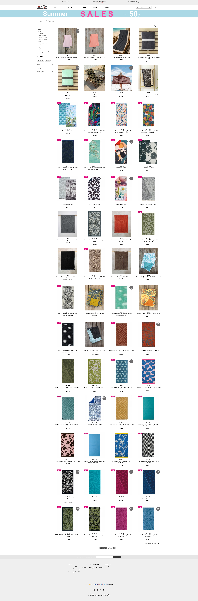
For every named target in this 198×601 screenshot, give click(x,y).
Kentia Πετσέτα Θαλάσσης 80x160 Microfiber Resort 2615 (148, 131)
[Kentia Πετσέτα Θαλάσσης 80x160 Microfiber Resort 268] (121, 115)
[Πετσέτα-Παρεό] (94, 482)
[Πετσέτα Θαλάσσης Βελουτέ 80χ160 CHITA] (67, 482)
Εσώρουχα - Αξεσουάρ (43, 51)
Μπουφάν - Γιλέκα (42, 39)
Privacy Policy (105, 594)
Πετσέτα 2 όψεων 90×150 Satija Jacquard (148, 313)
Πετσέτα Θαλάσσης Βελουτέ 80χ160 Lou (68, 461)
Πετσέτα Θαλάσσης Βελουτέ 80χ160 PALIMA (94, 535)
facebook (97, 590)
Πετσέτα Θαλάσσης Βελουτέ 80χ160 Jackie (148, 387)
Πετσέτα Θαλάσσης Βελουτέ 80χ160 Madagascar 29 (121, 461)
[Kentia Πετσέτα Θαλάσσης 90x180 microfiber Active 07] (148, 408)
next (160, 543)
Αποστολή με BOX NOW (74, 570)
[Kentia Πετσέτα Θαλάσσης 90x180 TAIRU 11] (121, 408)
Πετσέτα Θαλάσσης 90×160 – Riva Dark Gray (148, 57)
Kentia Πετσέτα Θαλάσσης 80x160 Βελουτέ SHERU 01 (121, 388)
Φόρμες (39, 41)
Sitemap (107, 566)
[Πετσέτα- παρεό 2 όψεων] (94, 408)
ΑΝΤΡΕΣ (57, 8)
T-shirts (39, 31)
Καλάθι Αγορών (158, 7)
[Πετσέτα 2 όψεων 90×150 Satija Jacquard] (148, 297)
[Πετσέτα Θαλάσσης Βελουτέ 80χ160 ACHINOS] (94, 224)
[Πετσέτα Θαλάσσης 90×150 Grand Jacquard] (94, 334)
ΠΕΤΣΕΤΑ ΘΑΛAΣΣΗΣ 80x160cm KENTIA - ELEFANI (67, 535)
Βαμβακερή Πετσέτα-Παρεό (148, 204)
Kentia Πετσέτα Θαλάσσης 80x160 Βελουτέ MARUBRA (148, 240)
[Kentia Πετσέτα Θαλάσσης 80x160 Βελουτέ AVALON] (67, 297)
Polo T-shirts (41, 33)
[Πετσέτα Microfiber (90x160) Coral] (94, 41)
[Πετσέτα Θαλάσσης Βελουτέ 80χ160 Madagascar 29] (121, 445)
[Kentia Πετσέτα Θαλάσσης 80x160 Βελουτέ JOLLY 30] (67, 334)
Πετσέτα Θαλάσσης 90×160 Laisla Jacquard (121, 240)
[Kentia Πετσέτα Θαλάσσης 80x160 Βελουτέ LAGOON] (94, 261)
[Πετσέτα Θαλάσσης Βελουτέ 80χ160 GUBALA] (148, 445)
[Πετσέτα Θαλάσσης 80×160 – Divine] (94, 78)
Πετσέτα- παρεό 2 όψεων (94, 424)
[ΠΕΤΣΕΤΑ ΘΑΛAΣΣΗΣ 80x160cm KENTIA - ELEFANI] (67, 519)
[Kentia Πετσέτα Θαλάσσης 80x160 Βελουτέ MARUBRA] (148, 224)
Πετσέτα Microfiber (67, 131)
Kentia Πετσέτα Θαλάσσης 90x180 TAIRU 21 (67, 388)
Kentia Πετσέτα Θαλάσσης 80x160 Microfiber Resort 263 (94, 168)
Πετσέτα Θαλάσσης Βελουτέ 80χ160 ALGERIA (148, 351)
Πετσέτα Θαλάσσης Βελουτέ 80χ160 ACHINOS (94, 240)
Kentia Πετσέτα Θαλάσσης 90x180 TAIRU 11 (121, 425)
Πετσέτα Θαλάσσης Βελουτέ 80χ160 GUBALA (148, 461)
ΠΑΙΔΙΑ (83, 8)
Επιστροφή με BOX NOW (74, 572)
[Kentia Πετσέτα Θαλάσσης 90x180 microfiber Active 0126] (94, 445)
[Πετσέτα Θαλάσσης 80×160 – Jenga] (148, 78)
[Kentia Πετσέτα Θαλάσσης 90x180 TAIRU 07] (67, 408)
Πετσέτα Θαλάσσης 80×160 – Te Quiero (121, 94)
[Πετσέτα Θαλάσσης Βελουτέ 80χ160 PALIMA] (94, 519)
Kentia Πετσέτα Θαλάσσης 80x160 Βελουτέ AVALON (67, 314)
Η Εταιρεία (70, 564)
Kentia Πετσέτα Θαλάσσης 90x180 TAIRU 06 (121, 351)
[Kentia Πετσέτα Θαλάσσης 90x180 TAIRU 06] (121, 334)
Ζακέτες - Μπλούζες (43, 35)
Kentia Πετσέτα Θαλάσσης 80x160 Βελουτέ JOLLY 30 (67, 351)
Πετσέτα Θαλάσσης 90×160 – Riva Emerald (68, 94)
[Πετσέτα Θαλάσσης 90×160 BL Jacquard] (67, 261)
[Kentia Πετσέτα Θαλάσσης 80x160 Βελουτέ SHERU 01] (121, 371)
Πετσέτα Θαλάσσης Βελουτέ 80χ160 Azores (94, 388)
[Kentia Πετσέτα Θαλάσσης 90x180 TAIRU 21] (67, 371)
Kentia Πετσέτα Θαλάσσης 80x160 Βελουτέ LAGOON (94, 277)
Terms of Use (97, 594)
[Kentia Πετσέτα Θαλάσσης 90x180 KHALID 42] (121, 519)
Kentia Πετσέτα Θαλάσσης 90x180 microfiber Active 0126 (94, 461)
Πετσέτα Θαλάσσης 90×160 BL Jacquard (67, 276)
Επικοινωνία (108, 564)
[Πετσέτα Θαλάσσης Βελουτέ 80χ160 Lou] (67, 445)
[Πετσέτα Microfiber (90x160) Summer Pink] (67, 41)
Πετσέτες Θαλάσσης (42, 52)
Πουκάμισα (40, 45)
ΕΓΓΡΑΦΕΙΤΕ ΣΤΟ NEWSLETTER (86, 557)
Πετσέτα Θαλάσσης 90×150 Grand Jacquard (94, 351)
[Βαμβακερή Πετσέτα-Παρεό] (148, 188)
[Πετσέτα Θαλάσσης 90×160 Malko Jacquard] (121, 261)
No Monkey (42, 7)
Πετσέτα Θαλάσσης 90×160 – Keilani (67, 240)
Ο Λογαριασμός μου (155, 7)
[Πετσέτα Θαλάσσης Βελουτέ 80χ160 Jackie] (148, 371)
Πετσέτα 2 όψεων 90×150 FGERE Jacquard (148, 276)
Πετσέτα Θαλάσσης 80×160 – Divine (94, 94)
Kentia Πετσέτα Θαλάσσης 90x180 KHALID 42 (121, 535)
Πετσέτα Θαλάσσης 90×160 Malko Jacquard (121, 277)
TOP (155, 543)
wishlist (57, 30)
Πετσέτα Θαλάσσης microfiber (121, 57)
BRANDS (95, 8)
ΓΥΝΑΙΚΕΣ (70, 8)
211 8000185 (94, 564)
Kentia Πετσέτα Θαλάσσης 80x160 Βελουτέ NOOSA (67, 168)
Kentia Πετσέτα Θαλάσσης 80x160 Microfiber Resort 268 (121, 131)
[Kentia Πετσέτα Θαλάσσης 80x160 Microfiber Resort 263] (94, 152)
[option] (66, 2)
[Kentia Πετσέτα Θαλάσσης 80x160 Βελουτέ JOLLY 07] (121, 297)
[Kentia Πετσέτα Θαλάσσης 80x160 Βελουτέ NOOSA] (67, 152)
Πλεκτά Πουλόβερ (42, 37)
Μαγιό (39, 49)
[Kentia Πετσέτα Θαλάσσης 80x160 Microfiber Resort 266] (94, 115)
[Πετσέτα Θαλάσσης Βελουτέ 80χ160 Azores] (94, 371)
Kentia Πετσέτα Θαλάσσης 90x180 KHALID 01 (148, 535)
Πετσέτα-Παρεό (94, 498)
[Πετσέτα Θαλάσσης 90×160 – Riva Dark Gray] (148, 41)
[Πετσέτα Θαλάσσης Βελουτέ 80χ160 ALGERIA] (148, 334)
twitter (100, 590)
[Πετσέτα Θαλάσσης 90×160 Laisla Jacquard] (121, 224)
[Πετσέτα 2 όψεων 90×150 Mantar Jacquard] (94, 297)
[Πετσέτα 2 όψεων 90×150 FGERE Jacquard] (148, 261)
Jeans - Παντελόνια (42, 43)
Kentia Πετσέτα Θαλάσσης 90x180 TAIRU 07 (67, 425)
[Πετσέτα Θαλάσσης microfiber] (121, 41)
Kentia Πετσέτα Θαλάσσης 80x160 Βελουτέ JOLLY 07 (121, 314)
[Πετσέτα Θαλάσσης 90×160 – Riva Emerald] (67, 78)
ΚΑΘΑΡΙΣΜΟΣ (41, 60)
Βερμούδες (40, 47)
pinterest (103, 590)
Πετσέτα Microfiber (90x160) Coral (94, 57)
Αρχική (38, 22)
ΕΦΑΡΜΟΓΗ (47, 60)
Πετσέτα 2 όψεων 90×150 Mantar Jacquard (94, 314)
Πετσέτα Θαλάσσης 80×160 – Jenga (148, 94)
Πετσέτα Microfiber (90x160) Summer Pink (67, 57)
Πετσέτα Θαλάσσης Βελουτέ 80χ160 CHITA (67, 498)
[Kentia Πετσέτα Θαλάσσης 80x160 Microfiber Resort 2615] (148, 115)
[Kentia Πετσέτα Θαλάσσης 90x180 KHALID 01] (148, 519)
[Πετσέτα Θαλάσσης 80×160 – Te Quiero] (121, 78)
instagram (94, 590)
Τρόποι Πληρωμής (72, 566)
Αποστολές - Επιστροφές (74, 568)
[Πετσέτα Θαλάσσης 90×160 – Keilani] (67, 224)
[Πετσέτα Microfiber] (67, 115)
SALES (106, 8)
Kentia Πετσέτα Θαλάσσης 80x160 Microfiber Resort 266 (94, 131)
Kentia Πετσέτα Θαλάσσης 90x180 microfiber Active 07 (148, 425)
